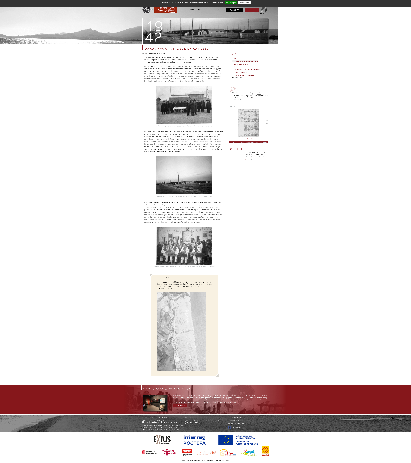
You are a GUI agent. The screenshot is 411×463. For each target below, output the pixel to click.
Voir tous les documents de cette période (249, 142)
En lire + (237, 100)
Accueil (183, 10)
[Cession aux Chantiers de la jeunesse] (248, 122)
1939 (192, 10)
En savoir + (180, 405)
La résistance (237, 78)
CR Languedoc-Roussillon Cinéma (222, 460)
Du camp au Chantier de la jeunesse (246, 61)
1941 (208, 10)
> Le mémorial (252, 10)
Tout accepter (231, 2)
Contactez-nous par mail (235, 420)
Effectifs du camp (241, 72)
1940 (200, 10)
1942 (217, 10)
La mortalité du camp (241, 64)
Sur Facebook (236, 427)
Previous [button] (231, 122)
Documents (238, 67)
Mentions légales (185, 460)
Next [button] (268, 122)
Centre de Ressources (235, 9)
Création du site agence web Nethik (198, 460)
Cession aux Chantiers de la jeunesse (247, 69)
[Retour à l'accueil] (165, 13)
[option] (249, 123)
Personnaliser (245, 2)
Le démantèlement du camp (244, 75)
